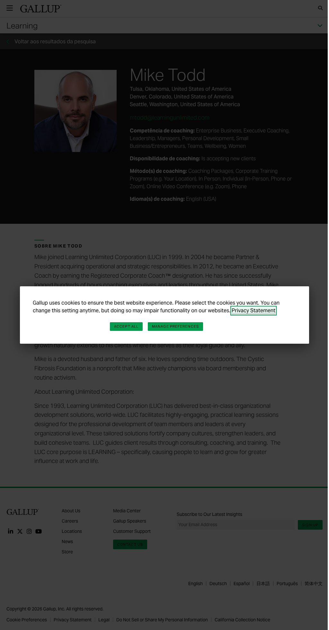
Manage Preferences (175, 326)
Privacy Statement (253, 310)
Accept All (126, 326)
